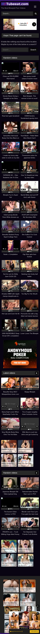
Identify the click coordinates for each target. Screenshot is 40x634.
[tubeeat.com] (16, 4)
